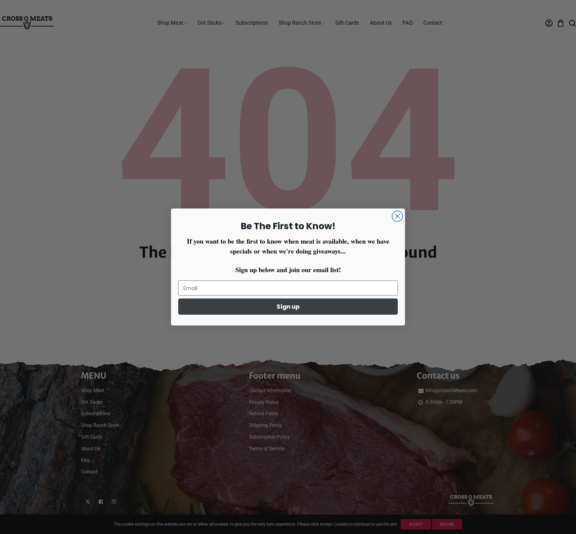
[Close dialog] (397, 216)
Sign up (288, 306)
